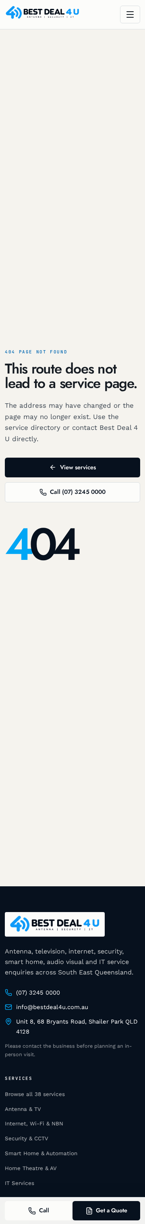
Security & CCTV (26, 1138)
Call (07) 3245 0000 (78, 491)
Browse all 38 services (35, 1094)
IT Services (19, 1183)
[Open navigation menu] (130, 14)
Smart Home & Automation (41, 1153)
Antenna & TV (23, 1109)
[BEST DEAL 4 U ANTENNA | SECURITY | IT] (42, 14)
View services (78, 467)
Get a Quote (111, 1210)
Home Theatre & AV (31, 1168)
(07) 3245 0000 (38, 992)
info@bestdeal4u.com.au (52, 1007)
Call (44, 1210)
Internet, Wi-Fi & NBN (34, 1124)
